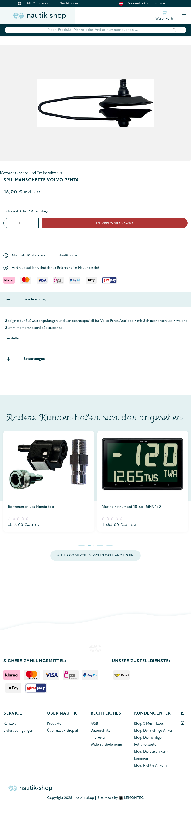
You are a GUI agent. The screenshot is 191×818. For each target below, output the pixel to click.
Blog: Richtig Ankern (150, 765)
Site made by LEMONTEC (121, 798)
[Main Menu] (184, 15)
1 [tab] (82, 545)
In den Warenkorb (114, 223)
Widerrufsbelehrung (106, 744)
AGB (94, 724)
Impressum (99, 738)
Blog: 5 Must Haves (149, 724)
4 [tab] (110, 545)
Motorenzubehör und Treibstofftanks (31, 173)
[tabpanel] (48, 481)
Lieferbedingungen (18, 731)
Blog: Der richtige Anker (153, 731)
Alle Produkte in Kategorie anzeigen (95, 555)
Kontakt (9, 724)
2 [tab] (91, 545)
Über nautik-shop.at (62, 731)
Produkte (54, 724)
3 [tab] (100, 545)
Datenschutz (100, 731)
